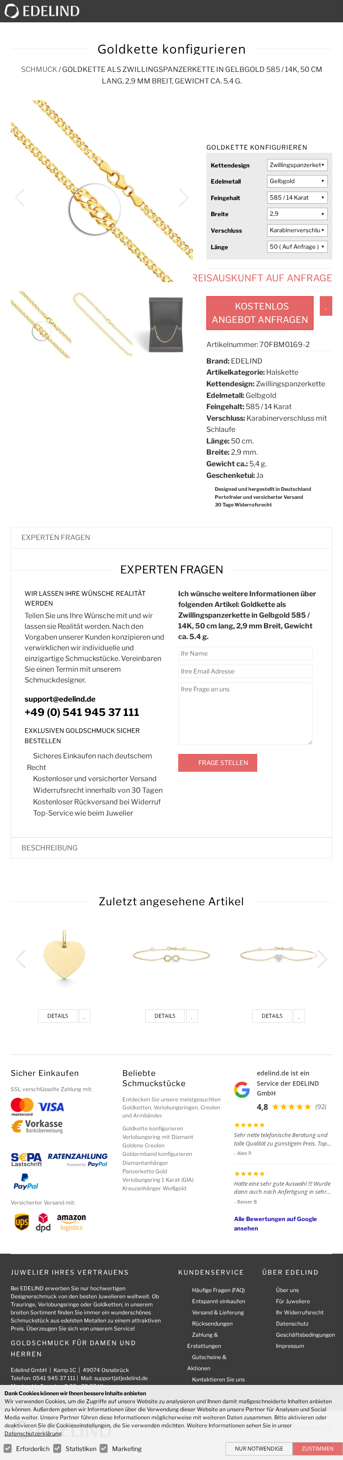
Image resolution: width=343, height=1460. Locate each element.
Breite (220, 214)
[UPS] (22, 1221)
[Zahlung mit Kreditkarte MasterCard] (22, 1106)
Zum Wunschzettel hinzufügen (326, 306)
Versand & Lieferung (218, 1312)
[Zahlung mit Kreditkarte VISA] (51, 1106)
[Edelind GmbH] (45, 10)
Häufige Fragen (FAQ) (218, 1290)
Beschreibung (49, 848)
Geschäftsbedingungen (305, 1334)
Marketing (127, 1448)
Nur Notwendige (259, 1448)
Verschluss (226, 230)
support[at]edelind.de (121, 1378)
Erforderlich (33, 1448)
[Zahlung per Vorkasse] (37, 1126)
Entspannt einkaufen (218, 1301)
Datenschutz (292, 1323)
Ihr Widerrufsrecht (300, 1312)
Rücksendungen (212, 1323)
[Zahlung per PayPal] (25, 1181)
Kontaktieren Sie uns (218, 1379)
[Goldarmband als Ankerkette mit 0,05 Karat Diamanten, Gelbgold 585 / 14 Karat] (171, 954)
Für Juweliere (293, 1301)
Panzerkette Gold (144, 1171)
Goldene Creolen (143, 1145)
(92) (320, 1106)
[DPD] (43, 1221)
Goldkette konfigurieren (152, 1128)
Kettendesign (230, 165)
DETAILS (57, 1016)
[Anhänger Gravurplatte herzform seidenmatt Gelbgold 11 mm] (64, 954)
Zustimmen (318, 1448)
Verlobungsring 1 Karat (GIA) (157, 1179)
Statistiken (81, 1448)
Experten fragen (55, 537)
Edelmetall (226, 181)
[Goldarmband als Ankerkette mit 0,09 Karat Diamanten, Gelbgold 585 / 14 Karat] (278, 954)
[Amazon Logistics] (71, 1221)
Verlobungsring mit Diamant (157, 1137)
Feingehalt (225, 197)
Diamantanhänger (145, 1162)
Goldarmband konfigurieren (157, 1153)
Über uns (287, 1290)
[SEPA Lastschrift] (26, 1159)
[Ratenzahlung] (77, 1159)
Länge (219, 247)
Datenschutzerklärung (33, 1433)
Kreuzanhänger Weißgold (154, 1188)
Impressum (290, 1346)
